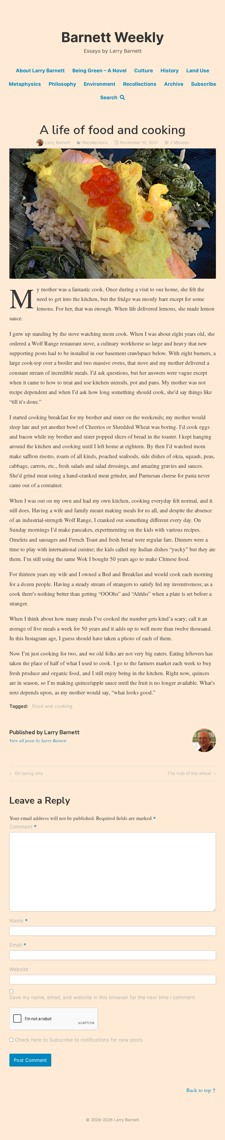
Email (17, 945)
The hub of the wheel (189, 774)
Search (110, 97)
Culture (143, 70)
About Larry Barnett (40, 70)
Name (18, 921)
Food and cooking (52, 706)
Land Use (197, 70)
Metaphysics (25, 84)
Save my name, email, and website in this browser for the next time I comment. (102, 997)
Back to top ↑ (201, 1089)
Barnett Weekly (112, 37)
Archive (173, 84)
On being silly (28, 774)
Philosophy (62, 84)
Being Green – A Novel (99, 70)
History (170, 70)
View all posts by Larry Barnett (37, 740)
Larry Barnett (57, 142)
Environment (99, 84)
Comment (23, 827)
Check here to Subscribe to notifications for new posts (78, 1040)
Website (18, 969)
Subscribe (203, 84)
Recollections (139, 84)
